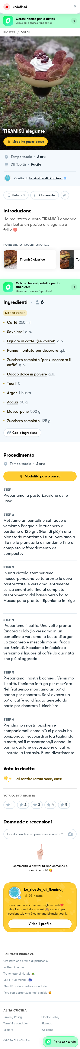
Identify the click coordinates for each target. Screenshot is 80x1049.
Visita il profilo (40, 924)
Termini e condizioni (16, 1023)
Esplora (8, 1029)
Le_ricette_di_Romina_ (46, 178)
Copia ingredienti (25, 433)
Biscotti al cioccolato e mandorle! (25, 986)
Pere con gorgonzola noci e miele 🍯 (27, 992)
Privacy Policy (12, 1017)
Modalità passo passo (28, 142)
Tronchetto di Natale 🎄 (19, 973)
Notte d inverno (13, 967)
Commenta (47, 195)
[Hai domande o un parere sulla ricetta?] (36, 834)
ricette (9, 32)
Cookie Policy (50, 1017)
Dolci (25, 32)
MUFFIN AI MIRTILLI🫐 (17, 980)
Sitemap (46, 1023)
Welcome (47, 1029)
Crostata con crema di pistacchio (25, 961)
